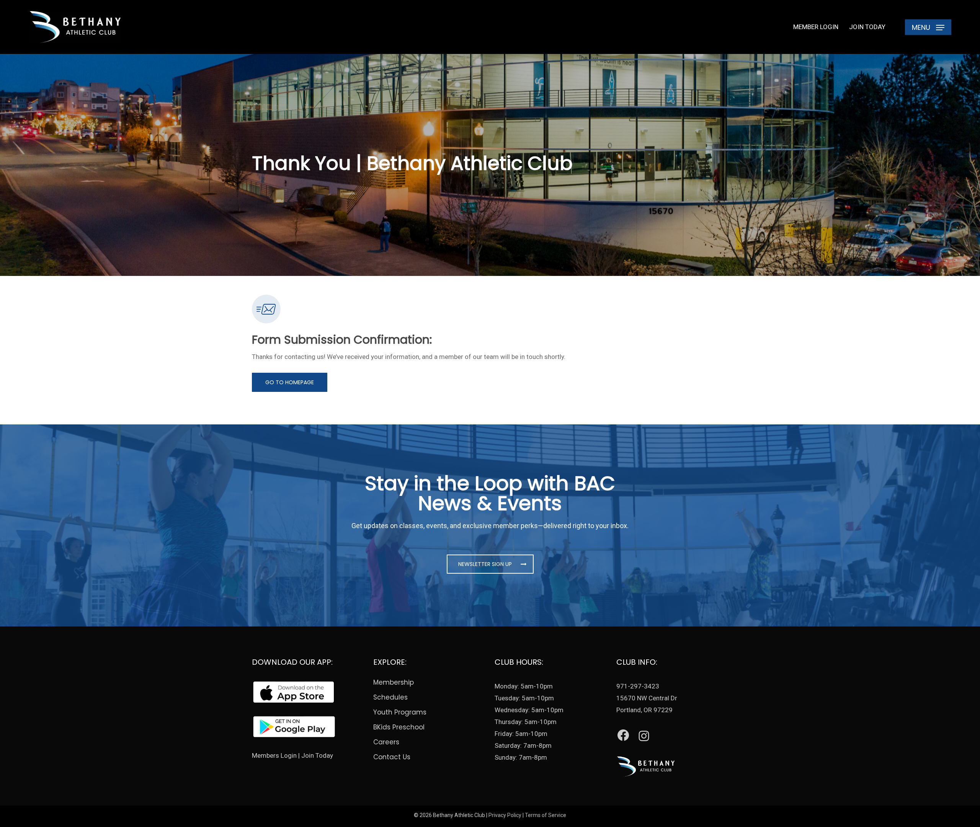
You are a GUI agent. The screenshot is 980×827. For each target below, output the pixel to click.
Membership (393, 682)
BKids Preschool (399, 727)
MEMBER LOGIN (815, 27)
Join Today (317, 755)
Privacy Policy (504, 815)
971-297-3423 (637, 686)
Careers (386, 742)
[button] (928, 27)
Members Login (274, 755)
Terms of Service (545, 815)
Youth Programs (399, 712)
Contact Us (391, 757)
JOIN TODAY (867, 27)
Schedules (390, 697)
